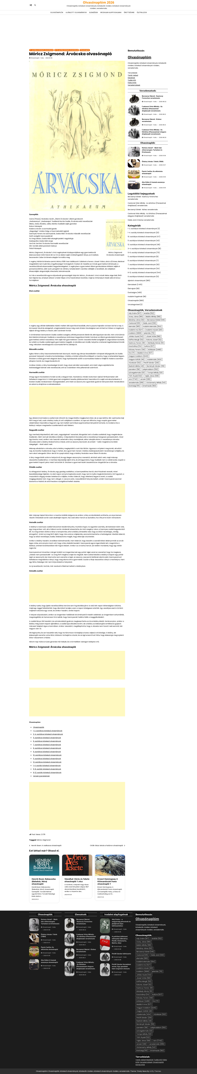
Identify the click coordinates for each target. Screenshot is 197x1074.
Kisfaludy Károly (156, 343)
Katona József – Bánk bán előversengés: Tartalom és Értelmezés (152, 150)
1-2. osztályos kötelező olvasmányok (47, 731)
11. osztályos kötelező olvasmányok (41, 50)
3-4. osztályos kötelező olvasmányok (48, 734)
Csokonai (134, 323)
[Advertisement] (98, 31)
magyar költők (136, 359)
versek (145, 379)
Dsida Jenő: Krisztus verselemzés (141, 220)
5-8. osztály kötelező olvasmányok (47, 769)
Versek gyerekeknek (41, 776)
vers (133, 379)
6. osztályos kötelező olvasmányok (47, 741)
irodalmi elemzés (152, 326)
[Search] (35, 5)
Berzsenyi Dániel (156, 320)
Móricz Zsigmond (43, 840)
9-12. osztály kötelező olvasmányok (66, 50)
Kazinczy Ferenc (137, 343)
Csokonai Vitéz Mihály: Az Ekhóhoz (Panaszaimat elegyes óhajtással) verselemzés (154, 132)
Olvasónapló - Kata (37, 58)
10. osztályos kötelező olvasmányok (47, 755)
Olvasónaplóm (139, 57)
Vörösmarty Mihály (156, 382)
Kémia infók (140, 1065)
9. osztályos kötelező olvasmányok (47, 751)
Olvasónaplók (56, 12)
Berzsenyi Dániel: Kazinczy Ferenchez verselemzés (152, 97)
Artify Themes (155, 1071)
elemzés (134, 326)
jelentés (149, 333)
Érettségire (129, 12)
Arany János (136, 316)
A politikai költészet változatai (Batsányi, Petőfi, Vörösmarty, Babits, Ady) (120, 939)
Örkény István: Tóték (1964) (152, 161)
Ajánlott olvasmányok (76, 12)
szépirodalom (150, 369)
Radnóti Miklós (136, 366)
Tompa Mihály (155, 372)
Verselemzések (134, 85)
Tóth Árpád (135, 376)
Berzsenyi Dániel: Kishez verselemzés (143, 209)
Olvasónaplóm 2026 (98, 2)
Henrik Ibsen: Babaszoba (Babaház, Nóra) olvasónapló (44, 881)
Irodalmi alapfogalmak (110, 12)
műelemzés (154, 359)
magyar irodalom (138, 356)
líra (132, 353)
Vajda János (152, 376)
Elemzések (93, 12)
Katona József (154, 339)
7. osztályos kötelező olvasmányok (47, 745)
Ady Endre (135, 313)
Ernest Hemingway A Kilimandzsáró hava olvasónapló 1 (107, 881)
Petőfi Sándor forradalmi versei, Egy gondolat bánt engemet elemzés (121, 966)
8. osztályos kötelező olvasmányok (47, 748)
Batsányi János (137, 320)
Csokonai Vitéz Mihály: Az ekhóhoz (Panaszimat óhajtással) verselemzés (152, 109)
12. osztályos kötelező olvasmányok (47, 762)
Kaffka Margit (136, 339)
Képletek (131, 78)
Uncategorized (134, 304)
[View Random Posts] (30, 5)
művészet (135, 363)
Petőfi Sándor (151, 363)
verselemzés (136, 382)
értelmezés (149, 386)
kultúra (149, 346)
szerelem (134, 369)
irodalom (135, 333)
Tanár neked (133, 75)
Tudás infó (132, 80)
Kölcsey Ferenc (137, 349)
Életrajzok (142, 12)
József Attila (153, 336)
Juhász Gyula (136, 336)
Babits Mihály (153, 316)
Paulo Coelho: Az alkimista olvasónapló (49, 948)
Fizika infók (132, 83)
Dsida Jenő (149, 323)
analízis (149, 313)
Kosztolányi (135, 346)
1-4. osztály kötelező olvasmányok (47, 765)
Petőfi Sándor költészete (121, 954)
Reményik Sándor (156, 366)
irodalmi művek (154, 330)
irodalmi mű (136, 330)
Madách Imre (145, 353)
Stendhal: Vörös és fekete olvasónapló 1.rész (77, 880)
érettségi (134, 386)
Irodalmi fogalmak (135, 296)
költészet (154, 349)
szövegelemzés (137, 372)
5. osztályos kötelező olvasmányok (47, 738)
